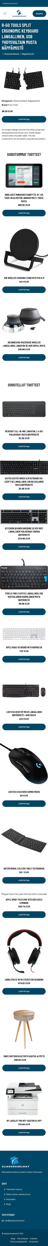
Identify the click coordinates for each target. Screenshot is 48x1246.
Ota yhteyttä (22, 1238)
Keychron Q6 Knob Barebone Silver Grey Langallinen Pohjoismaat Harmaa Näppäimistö (24, 531)
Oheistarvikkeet (11, 54)
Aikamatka (10, 1199)
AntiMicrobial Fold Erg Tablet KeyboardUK (24, 868)
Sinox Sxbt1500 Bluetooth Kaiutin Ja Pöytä (24, 1056)
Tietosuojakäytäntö (18, 1241)
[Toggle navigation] (5, 13)
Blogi (8, 1204)
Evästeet (33, 1238)
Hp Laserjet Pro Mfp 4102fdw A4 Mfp (24, 1120)
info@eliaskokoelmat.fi (10, 3)
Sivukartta (33, 1241)
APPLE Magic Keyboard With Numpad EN (24, 647)
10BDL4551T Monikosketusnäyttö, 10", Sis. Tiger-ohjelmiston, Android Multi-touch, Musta (24, 198)
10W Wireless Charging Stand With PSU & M (24, 277)
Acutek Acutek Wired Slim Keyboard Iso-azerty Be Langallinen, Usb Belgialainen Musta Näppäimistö (24, 481)
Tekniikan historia (14, 1189)
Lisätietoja (24, 119)
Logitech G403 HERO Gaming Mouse (24, 791)
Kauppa (39, 13)
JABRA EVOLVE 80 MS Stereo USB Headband (24, 979)
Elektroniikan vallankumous (18, 1194)
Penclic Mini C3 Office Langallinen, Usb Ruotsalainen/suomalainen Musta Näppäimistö (24, 596)
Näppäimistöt (28, 54)
